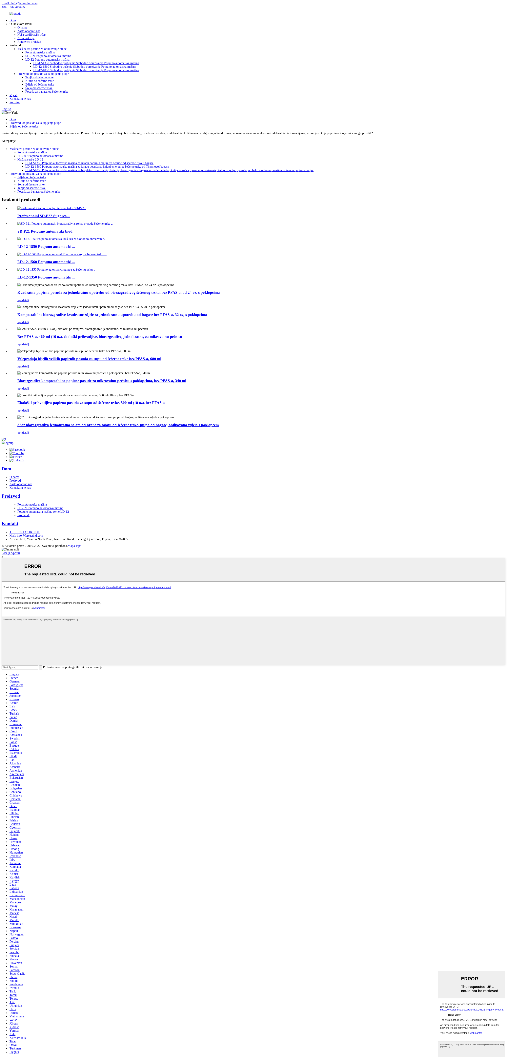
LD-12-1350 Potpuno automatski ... (46, 277)
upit (19, 300)
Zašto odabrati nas (28, 31)
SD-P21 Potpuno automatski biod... (46, 231)
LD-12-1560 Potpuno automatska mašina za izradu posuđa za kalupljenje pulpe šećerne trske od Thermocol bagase (97, 166)
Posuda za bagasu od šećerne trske (46, 91)
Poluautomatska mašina (40, 52)
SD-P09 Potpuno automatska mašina (40, 156)
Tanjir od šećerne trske (39, 77)
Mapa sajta (74, 546)
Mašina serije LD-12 (30, 159)
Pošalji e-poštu (11, 553)
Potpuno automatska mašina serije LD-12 (43, 511)
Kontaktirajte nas (20, 98)
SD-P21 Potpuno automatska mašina (48, 56)
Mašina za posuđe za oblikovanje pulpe (42, 48)
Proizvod (15, 480)
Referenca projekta (29, 41)
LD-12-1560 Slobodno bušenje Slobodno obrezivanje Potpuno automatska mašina (84, 66)
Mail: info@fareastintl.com (26, 535)
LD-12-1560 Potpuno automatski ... (46, 262)
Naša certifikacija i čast (31, 34)
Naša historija (25, 38)
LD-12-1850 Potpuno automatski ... (46, 246)
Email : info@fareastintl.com (19, 3)
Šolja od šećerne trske (38, 88)
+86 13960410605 (13, 7)
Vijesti (13, 95)
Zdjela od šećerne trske (39, 84)
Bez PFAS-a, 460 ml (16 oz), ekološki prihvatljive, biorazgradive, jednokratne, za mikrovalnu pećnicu (99, 337)
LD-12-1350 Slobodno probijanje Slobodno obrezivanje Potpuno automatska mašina (86, 63)
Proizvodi (23, 515)
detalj (25, 300)
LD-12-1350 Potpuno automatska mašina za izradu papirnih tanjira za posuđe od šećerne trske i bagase (89, 163)
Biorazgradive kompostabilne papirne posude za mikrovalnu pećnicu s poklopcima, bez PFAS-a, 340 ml (101, 381)
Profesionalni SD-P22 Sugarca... (43, 216)
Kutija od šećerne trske (39, 81)
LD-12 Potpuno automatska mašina (47, 59)
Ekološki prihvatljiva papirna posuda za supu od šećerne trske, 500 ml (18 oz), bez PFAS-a (91, 403)
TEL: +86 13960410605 (25, 532)
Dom (13, 20)
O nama (22, 27)
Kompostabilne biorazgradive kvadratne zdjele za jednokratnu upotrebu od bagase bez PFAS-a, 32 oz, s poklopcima (112, 315)
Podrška (15, 102)
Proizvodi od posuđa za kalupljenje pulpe (43, 73)
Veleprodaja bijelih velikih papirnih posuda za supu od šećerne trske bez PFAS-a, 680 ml (89, 359)
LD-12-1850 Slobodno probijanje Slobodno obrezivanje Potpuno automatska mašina (86, 70)
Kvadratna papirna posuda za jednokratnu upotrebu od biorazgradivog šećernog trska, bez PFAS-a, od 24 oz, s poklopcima (118, 292)
